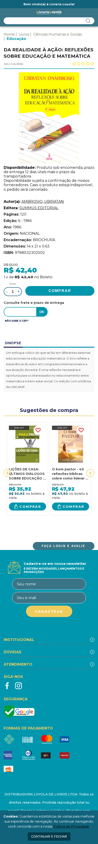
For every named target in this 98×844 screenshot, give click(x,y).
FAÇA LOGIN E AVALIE (63, 546)
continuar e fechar (49, 836)
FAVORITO (38, 430)
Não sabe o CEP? (16, 320)
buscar (88, 20)
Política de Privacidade (71, 826)
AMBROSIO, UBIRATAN (42, 201)
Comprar (30, 507)
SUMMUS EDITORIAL (38, 208)
